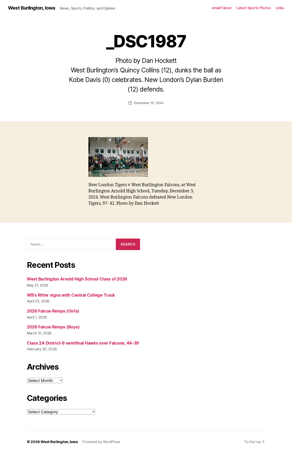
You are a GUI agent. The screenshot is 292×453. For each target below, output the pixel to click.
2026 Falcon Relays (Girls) (53, 311)
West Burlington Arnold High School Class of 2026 (77, 279)
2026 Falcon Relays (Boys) (53, 326)
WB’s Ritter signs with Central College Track (71, 295)
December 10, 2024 (148, 103)
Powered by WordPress (101, 442)
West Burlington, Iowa (31, 8)
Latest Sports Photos (253, 8)
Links (280, 8)
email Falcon (221, 8)
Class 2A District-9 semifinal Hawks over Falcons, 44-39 (83, 343)
